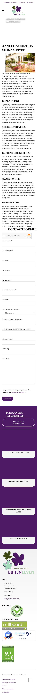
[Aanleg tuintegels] (18, 527)
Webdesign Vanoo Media (9, 682)
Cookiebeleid (5, 692)
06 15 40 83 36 (30, 2)
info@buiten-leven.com (11, 599)
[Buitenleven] (18, 10)
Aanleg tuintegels (18, 538)
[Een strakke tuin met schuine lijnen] (18, 499)
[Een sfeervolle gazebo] (18, 441)
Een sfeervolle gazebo (18, 452)
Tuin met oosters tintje (18, 481)
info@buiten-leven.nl (9, 2)
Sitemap (4, 686)
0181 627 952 (22, 2)
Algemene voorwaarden (8, 679)
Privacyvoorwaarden (7, 689)
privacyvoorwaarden (17, 392)
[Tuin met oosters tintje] (18, 470)
